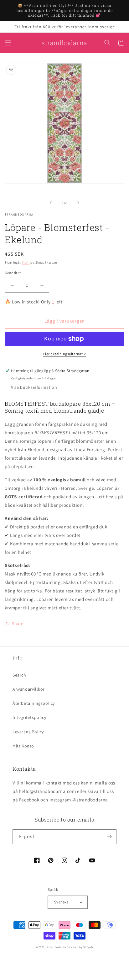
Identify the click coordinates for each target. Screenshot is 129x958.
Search (19, 675)
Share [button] (17, 623)
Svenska (61, 902)
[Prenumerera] (109, 836)
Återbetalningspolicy (34, 703)
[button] (8, 43)
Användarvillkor (29, 689)
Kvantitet (13, 273)
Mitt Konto (23, 746)
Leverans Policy (28, 732)
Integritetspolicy (29, 717)
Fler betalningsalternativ (64, 353)
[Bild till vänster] (51, 203)
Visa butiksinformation (34, 387)
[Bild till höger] (78, 203)
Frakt (26, 262)
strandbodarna (56, 947)
